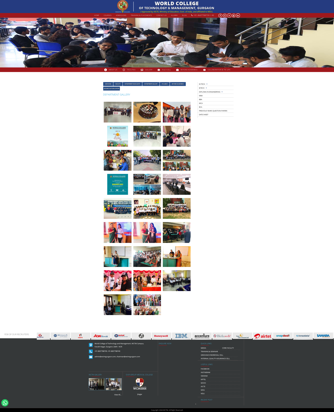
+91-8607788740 (114, 351)
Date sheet (203, 114)
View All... (117, 394)
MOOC (203, 383)
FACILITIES (131, 70)
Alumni (174, 15)
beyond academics (189, 70)
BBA (200, 99)
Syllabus (165, 84)
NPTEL (203, 379)
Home (96, 15)
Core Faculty (228, 348)
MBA (201, 95)
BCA (200, 107)
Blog (184, 15)
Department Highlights (132, 84)
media (203, 348)
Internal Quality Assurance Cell (215, 358)
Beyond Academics (178, 84)
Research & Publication (111, 88)
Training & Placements (141, 15)
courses (108, 15)
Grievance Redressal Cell (212, 355)
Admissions (121, 15)
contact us (161, 15)
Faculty (118, 84)
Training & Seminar (209, 351)
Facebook (205, 369)
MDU (203, 390)
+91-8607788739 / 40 (203, 15)
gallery (148, 70)
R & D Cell (166, 70)
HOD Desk (108, 84)
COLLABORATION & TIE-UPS (219, 70)
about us (113, 70)
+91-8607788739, (101, 351)
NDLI (203, 393)
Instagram (205, 372)
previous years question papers (213, 111)
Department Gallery (151, 84)
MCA (201, 103)
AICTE (203, 386)
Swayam (204, 376)
